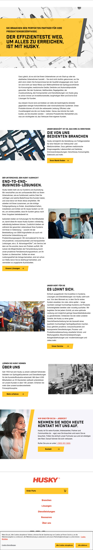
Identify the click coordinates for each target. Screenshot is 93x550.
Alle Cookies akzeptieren (64, 545)
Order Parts (31, 491)
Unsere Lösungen (12, 268)
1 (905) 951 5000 (63, 443)
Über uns (46, 523)
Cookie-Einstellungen (9, 545)
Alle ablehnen (82, 545)
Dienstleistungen (46, 511)
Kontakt (48, 449)
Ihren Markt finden (57, 160)
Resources (46, 517)
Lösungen (46, 506)
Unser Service (57, 346)
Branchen (46, 500)
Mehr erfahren (13, 394)
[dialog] (46, 540)
